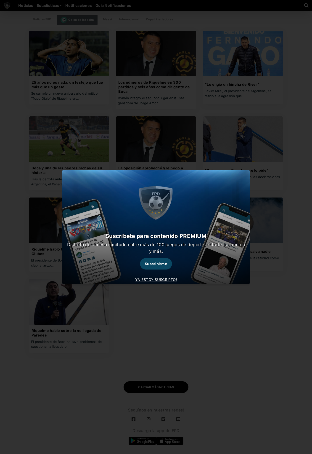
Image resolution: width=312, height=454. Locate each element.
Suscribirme (156, 264)
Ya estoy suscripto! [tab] (156, 279)
